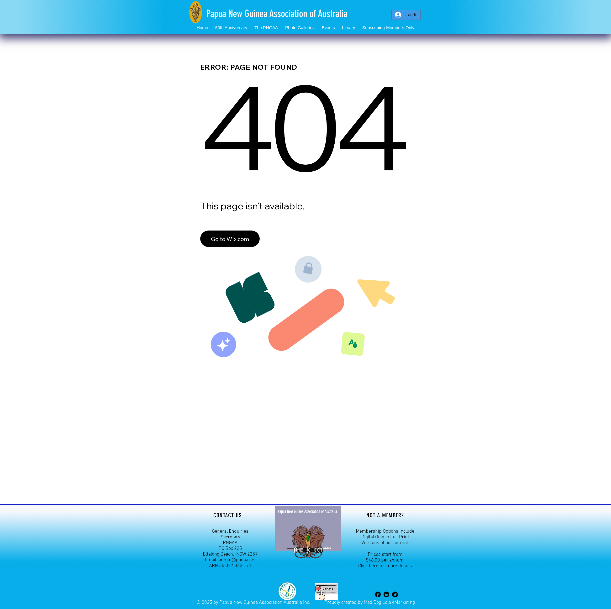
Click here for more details (385, 566)
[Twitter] (395, 594)
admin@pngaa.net (237, 560)
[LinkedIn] (386, 594)
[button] (328, 27)
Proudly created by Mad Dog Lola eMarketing (369, 602)
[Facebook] (378, 594)
